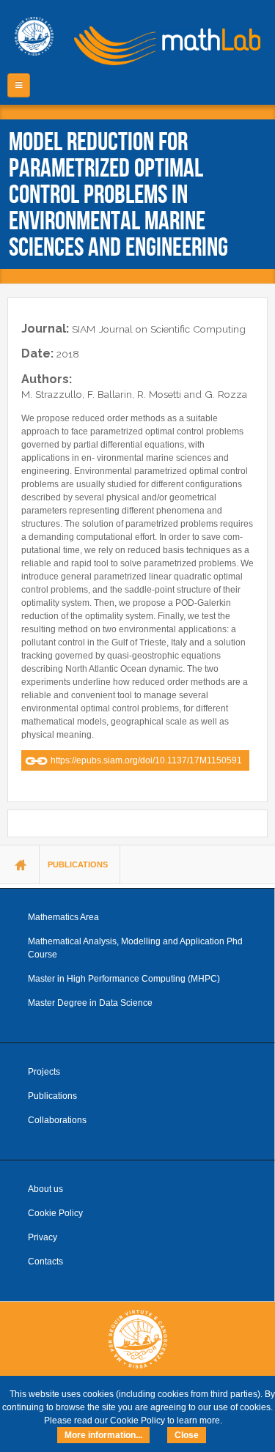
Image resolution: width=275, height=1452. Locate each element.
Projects (44, 1072)
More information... (103, 1435)
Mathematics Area (63, 917)
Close (187, 1435)
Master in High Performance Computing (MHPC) (124, 979)
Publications (52, 1096)
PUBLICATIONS (78, 864)
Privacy (42, 1237)
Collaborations (57, 1120)
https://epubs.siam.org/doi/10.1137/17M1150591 (146, 760)
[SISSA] (34, 36)
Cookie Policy (55, 1213)
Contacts (45, 1261)
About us (45, 1189)
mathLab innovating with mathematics (162, 44)
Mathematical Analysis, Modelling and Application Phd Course (135, 948)
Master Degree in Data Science (90, 1003)
